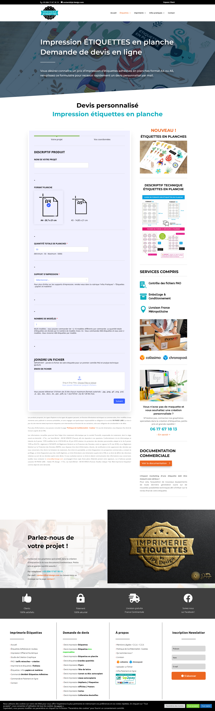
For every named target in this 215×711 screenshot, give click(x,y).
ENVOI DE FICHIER (43, 369)
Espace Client (169, 2)
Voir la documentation (154, 463)
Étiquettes (124, 13)
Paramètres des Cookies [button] (175, 706)
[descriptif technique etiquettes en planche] (163, 259)
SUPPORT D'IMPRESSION (47, 274)
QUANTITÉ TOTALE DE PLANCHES (51, 243)
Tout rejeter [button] (206, 706)
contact (50, 578)
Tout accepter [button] (193, 706)
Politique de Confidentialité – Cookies (81, 428)
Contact (171, 13)
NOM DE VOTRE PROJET (45, 159)
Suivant (119, 401)
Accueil (113, 13)
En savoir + (59, 706)
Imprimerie (139, 13)
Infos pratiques (155, 13)
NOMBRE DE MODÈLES (46, 319)
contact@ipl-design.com (54, 459)
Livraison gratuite (134, 608)
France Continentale (134, 612)
